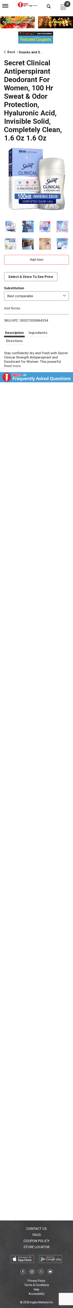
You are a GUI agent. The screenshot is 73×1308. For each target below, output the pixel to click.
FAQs (36, 1235)
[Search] (46, 6)
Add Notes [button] (12, 308)
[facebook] (22, 1272)
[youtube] (50, 1272)
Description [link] (14, 333)
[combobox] (36, 296)
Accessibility (36, 1293)
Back (10, 52)
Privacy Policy (36, 1280)
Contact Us (36, 1229)
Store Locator (36, 1247)
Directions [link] (14, 341)
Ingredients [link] (38, 333)
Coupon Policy (36, 1241)
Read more (12, 366)
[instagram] (31, 1272)
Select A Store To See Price (30, 277)
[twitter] (41, 1272)
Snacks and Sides (33, 52)
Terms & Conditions (36, 1285)
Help (36, 1289)
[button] (10, 226)
